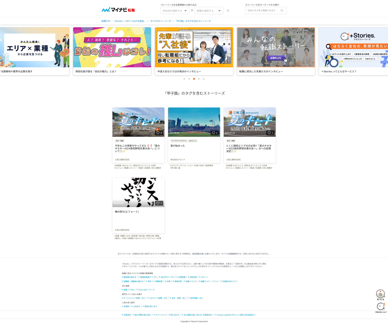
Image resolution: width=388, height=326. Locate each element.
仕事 (168, 281)
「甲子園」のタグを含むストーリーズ (193, 20)
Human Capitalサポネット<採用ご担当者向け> (236, 314)
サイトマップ (160, 314)
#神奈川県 (150, 236)
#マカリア (174, 165)
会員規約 (127, 314)
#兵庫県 (147, 168)
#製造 (140, 168)
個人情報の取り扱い (143, 314)
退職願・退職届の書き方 (134, 281)
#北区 (124, 238)
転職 (125, 289)
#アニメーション (186, 165)
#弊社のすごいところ (141, 165)
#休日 (201, 165)
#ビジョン (119, 168)
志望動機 (182, 277)
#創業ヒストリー (130, 168)
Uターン (204, 277)
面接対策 (178, 281)
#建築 (122, 236)
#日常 (153, 165)
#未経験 (118, 165)
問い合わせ (174, 314)
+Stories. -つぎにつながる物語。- (130, 20)
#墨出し (118, 238)
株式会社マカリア (178, 159)
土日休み (136, 306)
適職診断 (159, 281)
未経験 (126, 306)
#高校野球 (209, 165)
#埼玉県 (141, 236)
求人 (133, 289)
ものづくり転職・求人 (158, 298)
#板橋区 (130, 238)
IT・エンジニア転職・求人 (134, 298)
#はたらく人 (127, 165)
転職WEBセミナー (230, 281)
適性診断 (193, 277)
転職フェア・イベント (210, 281)
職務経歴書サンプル (148, 277)
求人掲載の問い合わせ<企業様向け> (198, 314)
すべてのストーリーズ (160, 20)
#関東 (157, 236)
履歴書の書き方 (130, 277)
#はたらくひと (141, 238)
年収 (149, 281)
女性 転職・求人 (179, 298)
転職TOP (106, 20)
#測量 (117, 236)
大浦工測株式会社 (122, 230)
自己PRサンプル (167, 277)
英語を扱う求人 (150, 306)
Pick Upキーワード (147, 289)
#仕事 (158, 238)
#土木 (127, 236)
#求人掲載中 (156, 168)
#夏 (178, 168)
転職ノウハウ (191, 281)
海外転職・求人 (196, 298)
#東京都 (134, 236)
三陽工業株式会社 (122, 159)
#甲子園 (173, 168)
